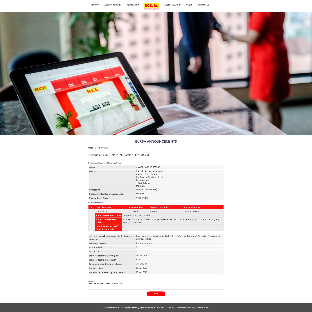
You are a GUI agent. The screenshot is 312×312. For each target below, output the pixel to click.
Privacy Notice (201, 307)
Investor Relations (172, 5)
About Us (95, 5)
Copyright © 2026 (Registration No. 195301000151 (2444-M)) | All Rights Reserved (149, 307)
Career (189, 5)
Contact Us (203, 5)
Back (156, 294)
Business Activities (113, 5)
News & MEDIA (133, 5)
